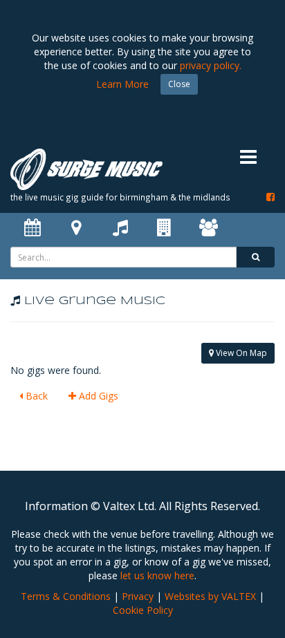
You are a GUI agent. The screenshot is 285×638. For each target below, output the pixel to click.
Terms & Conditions (66, 596)
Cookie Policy (143, 610)
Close (179, 84)
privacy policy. (210, 65)
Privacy (138, 596)
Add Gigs (97, 395)
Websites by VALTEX (210, 596)
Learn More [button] (122, 84)
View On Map (240, 353)
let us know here (157, 575)
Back (35, 395)
